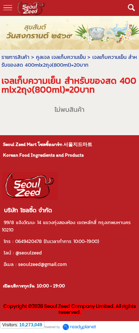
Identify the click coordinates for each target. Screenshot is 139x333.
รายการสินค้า (15, 57)
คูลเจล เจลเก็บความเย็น (61, 57)
